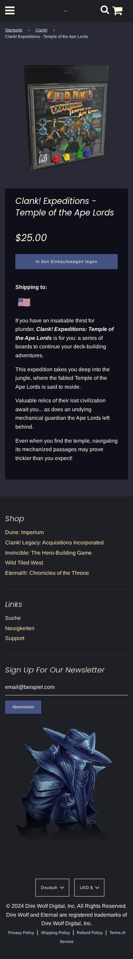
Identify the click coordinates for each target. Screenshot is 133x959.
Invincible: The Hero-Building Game (48, 553)
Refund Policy (90, 932)
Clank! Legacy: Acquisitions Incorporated (54, 542)
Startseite (14, 30)
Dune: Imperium (24, 532)
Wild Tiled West (24, 563)
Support (14, 638)
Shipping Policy (55, 932)
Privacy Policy (21, 932)
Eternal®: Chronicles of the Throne (47, 573)
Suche (13, 618)
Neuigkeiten (19, 628)
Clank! (41, 30)
